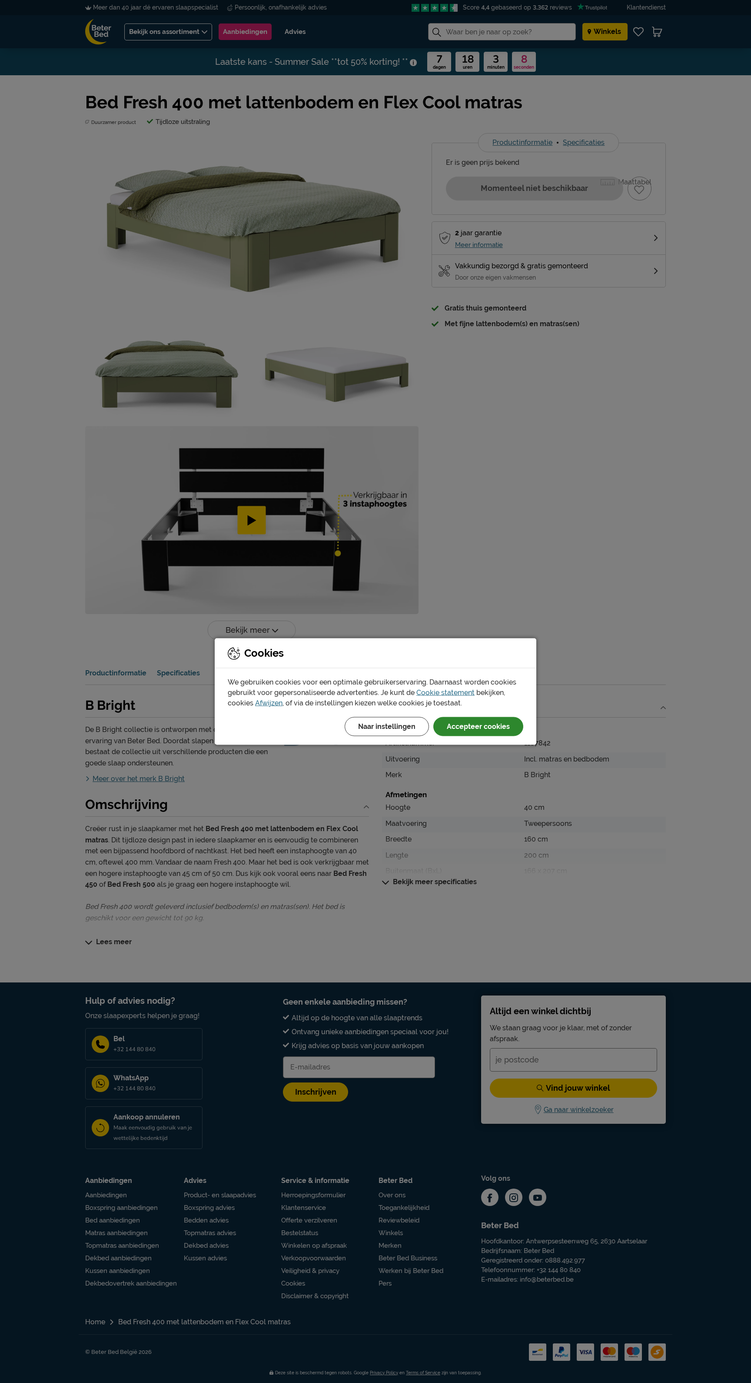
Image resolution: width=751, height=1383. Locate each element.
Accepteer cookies (478, 726)
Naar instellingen (386, 726)
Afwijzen (268, 703)
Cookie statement (445, 692)
